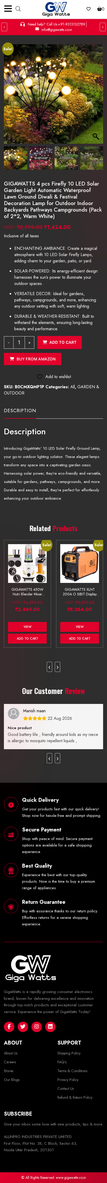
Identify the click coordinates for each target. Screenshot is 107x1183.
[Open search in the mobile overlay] (18, 8)
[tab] (20, 413)
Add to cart (63, 342)
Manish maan (34, 711)
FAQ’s (61, 1062)
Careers (10, 1062)
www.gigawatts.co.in (71, 1177)
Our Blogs (11, 1079)
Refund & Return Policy (74, 1097)
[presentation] (49, 667)
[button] (97, 96)
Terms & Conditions (72, 1070)
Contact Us (65, 1088)
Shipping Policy (69, 1053)
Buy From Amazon (36, 359)
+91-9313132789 (71, 24)
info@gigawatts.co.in (57, 29)
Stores (8, 1070)
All (72, 387)
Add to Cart (27, 638)
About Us (10, 1053)
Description (20, 410)
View (27, 627)
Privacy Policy (67, 1079)
